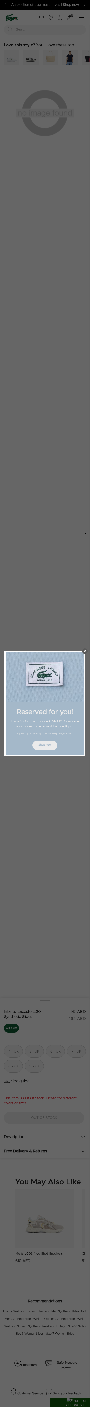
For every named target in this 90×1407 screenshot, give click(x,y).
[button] (85, 651)
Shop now (45, 744)
